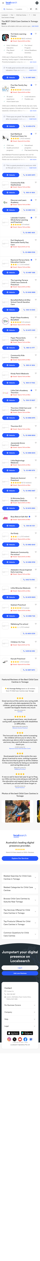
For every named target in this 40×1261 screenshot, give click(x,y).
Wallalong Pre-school (20, 769)
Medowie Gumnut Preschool (20, 728)
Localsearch (5, 15)
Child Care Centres (21, 15)
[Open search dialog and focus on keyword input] (3, 9)
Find (12, 15)
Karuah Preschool (20, 787)
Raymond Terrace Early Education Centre (20, 748)
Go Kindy (20, 711)
